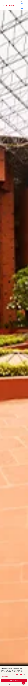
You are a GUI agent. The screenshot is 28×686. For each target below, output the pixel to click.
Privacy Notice (18, 674)
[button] (14, 683)
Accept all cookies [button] (14, 680)
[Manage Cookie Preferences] (23, 683)
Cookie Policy (5, 676)
